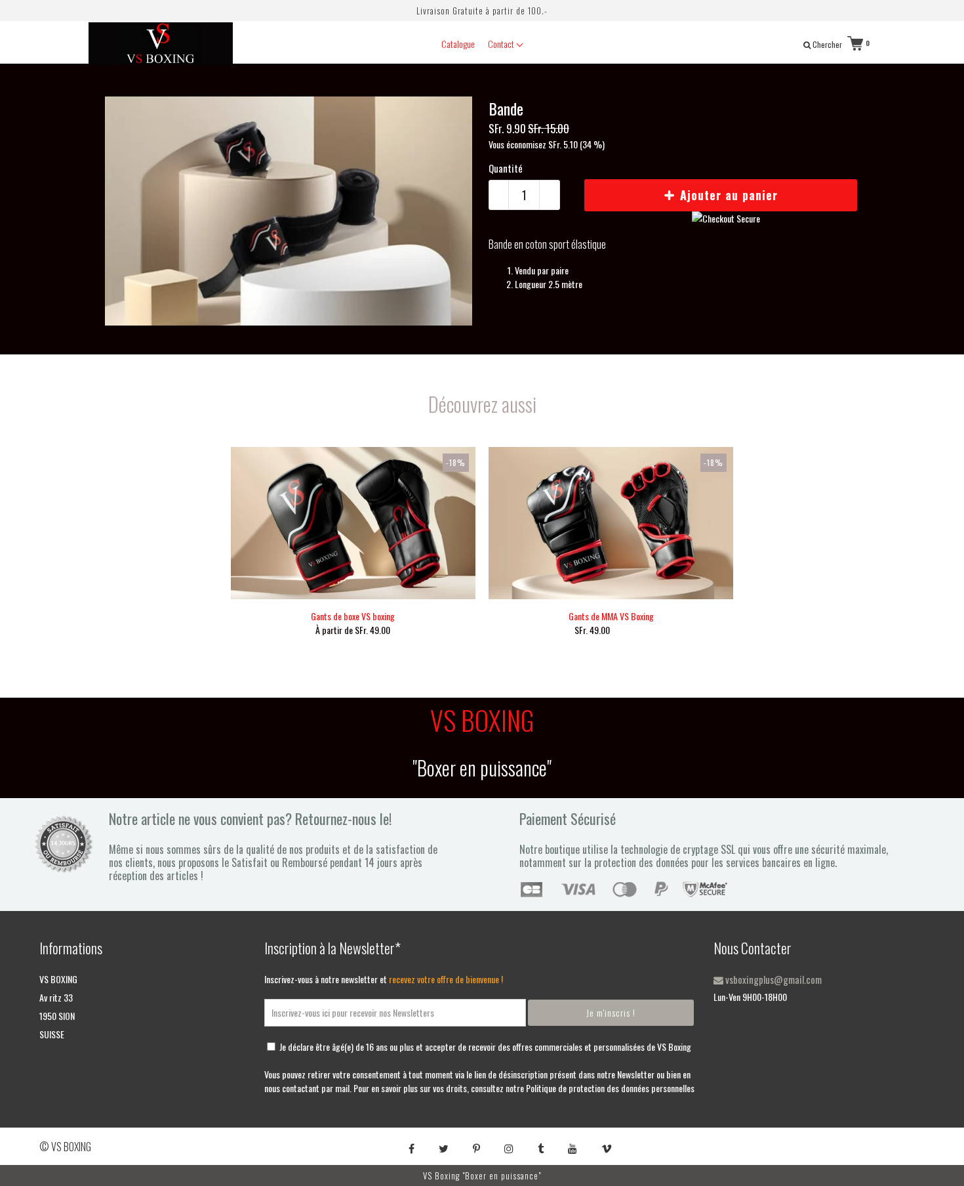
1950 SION (57, 1016)
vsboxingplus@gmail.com (772, 979)
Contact (502, 44)
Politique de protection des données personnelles (610, 1088)
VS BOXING (58, 979)
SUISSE (51, 1034)
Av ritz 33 (56, 997)
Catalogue (458, 44)
